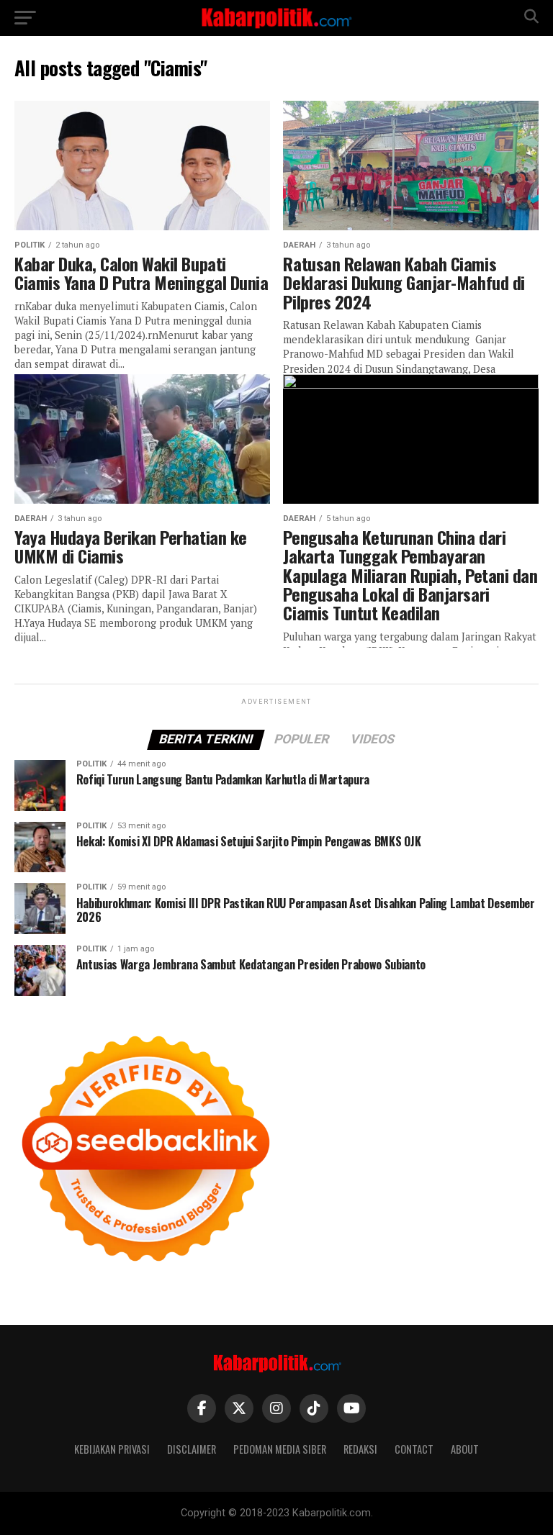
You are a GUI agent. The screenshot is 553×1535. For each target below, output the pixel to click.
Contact (414, 1449)
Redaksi (360, 1449)
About (465, 1449)
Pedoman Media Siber (279, 1449)
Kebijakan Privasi (112, 1449)
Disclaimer (191, 1449)
